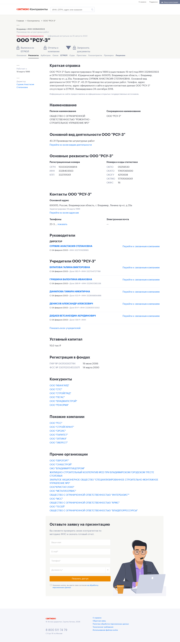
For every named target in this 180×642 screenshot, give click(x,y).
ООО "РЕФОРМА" (59, 404)
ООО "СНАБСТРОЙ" (61, 464)
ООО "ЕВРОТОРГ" (59, 460)
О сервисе (142, 1)
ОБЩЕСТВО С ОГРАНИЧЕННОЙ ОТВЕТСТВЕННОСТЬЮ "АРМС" (85, 502)
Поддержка (153, 1)
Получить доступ (80, 579)
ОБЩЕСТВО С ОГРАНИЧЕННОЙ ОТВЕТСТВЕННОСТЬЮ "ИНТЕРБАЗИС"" (89, 494)
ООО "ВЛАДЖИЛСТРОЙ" (63, 401)
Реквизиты (33, 55)
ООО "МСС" (56, 498)
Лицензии (120, 55)
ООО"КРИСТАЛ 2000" (62, 486)
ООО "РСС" (56, 422)
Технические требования (103, 626)
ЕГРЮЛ (63, 55)
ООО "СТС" (56, 389)
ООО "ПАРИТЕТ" (59, 434)
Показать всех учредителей (65, 328)
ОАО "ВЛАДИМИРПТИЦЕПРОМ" (67, 468)
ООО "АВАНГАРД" (59, 385)
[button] (107, 570)
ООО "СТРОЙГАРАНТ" (62, 426)
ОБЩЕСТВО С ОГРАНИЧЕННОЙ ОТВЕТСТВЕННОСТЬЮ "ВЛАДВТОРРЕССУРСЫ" (94, 510)
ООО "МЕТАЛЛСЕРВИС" (63, 490)
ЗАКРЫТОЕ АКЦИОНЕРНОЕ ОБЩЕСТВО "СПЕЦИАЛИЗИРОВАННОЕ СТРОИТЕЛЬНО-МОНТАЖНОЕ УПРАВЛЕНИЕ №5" (104, 481)
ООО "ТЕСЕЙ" (57, 506)
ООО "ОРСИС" (58, 430)
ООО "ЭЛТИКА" (58, 438)
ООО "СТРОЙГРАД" (60, 393)
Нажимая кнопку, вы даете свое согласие (75, 586)
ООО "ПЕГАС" (57, 397)
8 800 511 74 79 (56, 629)
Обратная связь (99, 620)
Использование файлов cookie (105, 629)
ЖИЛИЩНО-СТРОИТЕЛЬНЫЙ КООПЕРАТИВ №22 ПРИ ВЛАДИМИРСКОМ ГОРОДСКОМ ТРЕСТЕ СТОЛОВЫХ (102, 473)
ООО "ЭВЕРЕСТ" (59, 442)
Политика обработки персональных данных (111, 623)
